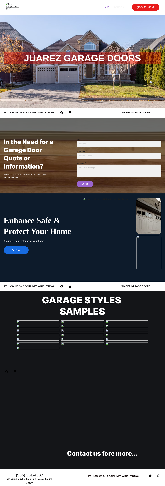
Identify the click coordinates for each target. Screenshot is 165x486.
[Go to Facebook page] (62, 112)
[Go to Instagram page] (70, 112)
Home (106, 7)
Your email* (82, 151)
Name (79, 139)
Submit (85, 184)
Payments (119, 7)
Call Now (16, 250)
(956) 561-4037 (145, 7)
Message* (81, 163)
